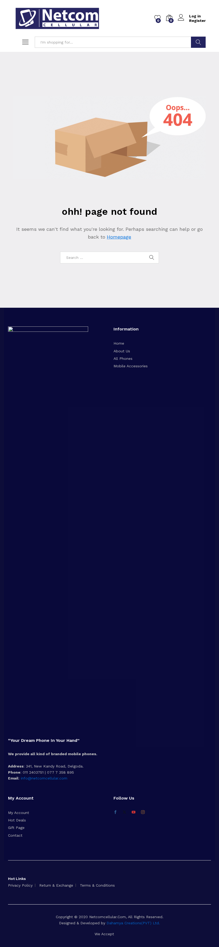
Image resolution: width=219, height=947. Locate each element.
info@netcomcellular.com (43, 778)
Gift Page (16, 827)
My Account (18, 812)
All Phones (123, 358)
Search (198, 42)
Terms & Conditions (97, 885)
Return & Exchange (56, 885)
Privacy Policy (20, 885)
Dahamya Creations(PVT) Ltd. (133, 923)
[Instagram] (143, 812)
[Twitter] (124, 812)
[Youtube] (133, 812)
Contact (15, 835)
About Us (122, 351)
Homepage (119, 237)
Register (197, 20)
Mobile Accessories (131, 366)
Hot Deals (17, 820)
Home (119, 343)
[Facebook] (115, 812)
